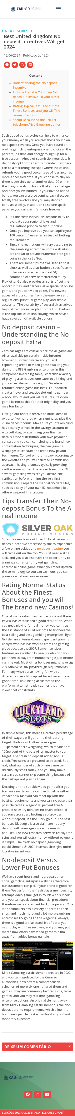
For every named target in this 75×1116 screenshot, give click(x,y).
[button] (7, 65)
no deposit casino (50, 548)
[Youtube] (47, 1094)
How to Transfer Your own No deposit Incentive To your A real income (36, 97)
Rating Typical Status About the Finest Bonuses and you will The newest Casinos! (36, 110)
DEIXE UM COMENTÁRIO (27, 1046)
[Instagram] (37, 1094)
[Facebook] (28, 1094)
